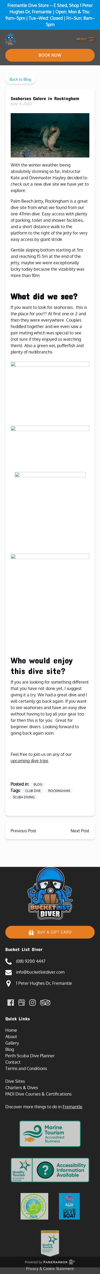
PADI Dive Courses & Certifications (38, 1094)
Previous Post (23, 830)
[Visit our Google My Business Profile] (21, 1002)
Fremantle (72, 1106)
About (11, 1036)
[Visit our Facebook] (10, 1002)
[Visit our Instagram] (32, 1002)
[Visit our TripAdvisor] (45, 1002)
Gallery (12, 1043)
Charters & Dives (21, 1087)
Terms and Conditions (26, 1068)
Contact (13, 1062)
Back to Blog (20, 79)
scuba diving (24, 797)
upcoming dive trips (29, 760)
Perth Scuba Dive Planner (30, 1055)
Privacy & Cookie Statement (50, 1268)
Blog (38, 784)
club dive (33, 791)
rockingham (59, 791)
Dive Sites (15, 1081)
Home (11, 1030)
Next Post (80, 830)
